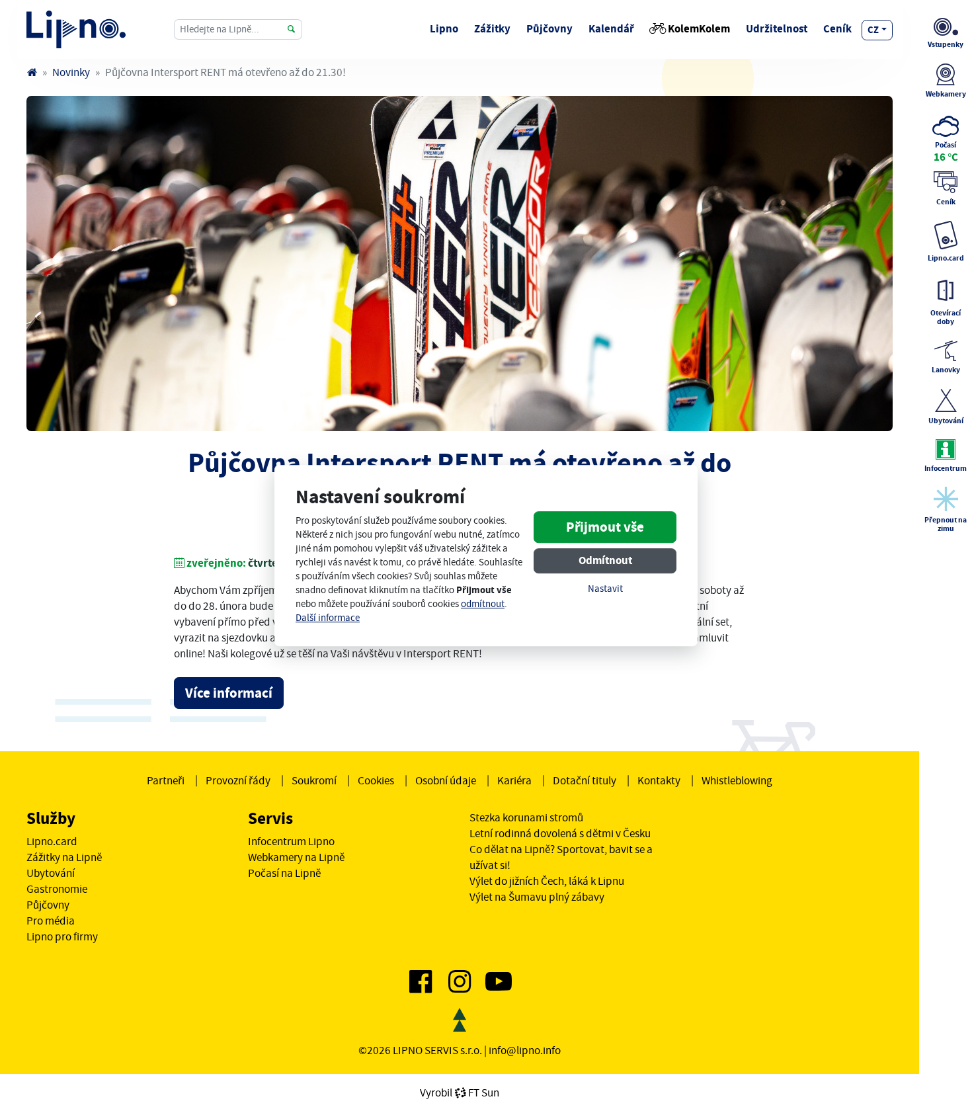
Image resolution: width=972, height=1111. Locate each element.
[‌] (420, 986)
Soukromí (314, 780)
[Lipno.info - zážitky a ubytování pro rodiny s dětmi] (31, 72)
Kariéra (514, 780)
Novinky (71, 72)
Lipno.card (51, 841)
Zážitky (492, 28)
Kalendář (611, 28)
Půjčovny (549, 28)
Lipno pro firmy (62, 936)
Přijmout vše (605, 527)
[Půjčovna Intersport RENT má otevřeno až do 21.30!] (459, 263)
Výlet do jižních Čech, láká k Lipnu (546, 881)
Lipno (444, 28)
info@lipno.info (525, 1050)
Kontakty (658, 780)
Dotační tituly (584, 780)
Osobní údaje (445, 780)
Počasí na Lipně (284, 873)
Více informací (228, 693)
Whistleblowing (737, 780)
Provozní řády (238, 780)
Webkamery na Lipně (296, 857)
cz (873, 29)
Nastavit (605, 589)
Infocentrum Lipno (291, 841)
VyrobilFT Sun (459, 1092)
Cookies (376, 780)
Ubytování (50, 873)
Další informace (328, 618)
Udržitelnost (776, 28)
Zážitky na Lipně (64, 857)
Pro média (50, 920)
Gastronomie (56, 889)
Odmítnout (605, 561)
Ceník (837, 28)
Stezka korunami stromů (526, 817)
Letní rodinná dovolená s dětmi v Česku (560, 833)
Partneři (165, 780)
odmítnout (483, 604)
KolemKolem (699, 28)
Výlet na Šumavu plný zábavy (536, 896)
